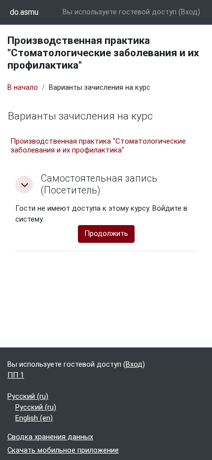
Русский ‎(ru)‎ (27, 396)
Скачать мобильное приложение (63, 450)
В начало (22, 87)
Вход (189, 11)
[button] (24, 184)
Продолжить (106, 233)
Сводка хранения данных (50, 436)
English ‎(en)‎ (34, 418)
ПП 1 (15, 375)
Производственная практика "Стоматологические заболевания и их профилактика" (98, 145)
